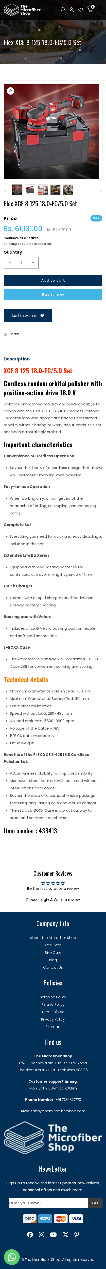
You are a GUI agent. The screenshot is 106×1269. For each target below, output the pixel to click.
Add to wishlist (24, 315)
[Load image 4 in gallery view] (55, 189)
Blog (53, 959)
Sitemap (53, 1026)
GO (95, 1202)
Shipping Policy (53, 997)
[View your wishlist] (80, 9)
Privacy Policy (53, 1019)
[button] (99, 10)
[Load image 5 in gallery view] (68, 189)
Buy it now (53, 294)
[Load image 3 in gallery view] (43, 189)
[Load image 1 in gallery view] (17, 189)
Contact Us (53, 967)
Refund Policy (53, 1004)
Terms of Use (53, 1011)
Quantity (13, 252)
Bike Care (53, 952)
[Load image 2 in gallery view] (30, 189)
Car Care (53, 945)
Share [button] (14, 334)
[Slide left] (5, 190)
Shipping (10, 244)
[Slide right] (100, 190)
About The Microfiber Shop (53, 937)
